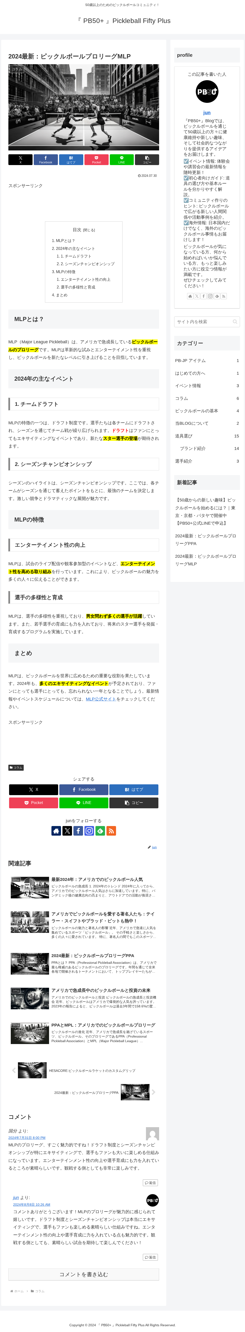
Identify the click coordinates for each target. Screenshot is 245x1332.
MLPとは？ (65, 240)
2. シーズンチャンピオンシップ (88, 264)
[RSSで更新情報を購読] (111, 831)
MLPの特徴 (65, 272)
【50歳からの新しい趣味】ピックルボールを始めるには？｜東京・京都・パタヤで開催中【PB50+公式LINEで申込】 (205, 512)
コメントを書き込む (83, 1274)
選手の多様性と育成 (78, 287)
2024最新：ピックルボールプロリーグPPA (205, 540)
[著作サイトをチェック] (56, 831)
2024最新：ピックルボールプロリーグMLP (205, 560)
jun (16, 1197)
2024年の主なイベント (75, 248)
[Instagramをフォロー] (89, 831)
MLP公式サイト (101, 699)
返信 (152, 1183)
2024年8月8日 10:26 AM (31, 1204)
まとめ (61, 295)
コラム (18, 767)
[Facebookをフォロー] (78, 831)
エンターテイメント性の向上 (86, 279)
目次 (77, 229)
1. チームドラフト (76, 256)
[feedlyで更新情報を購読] (100, 831)
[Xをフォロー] (67, 831)
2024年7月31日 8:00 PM (26, 1138)
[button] (147, 159)
